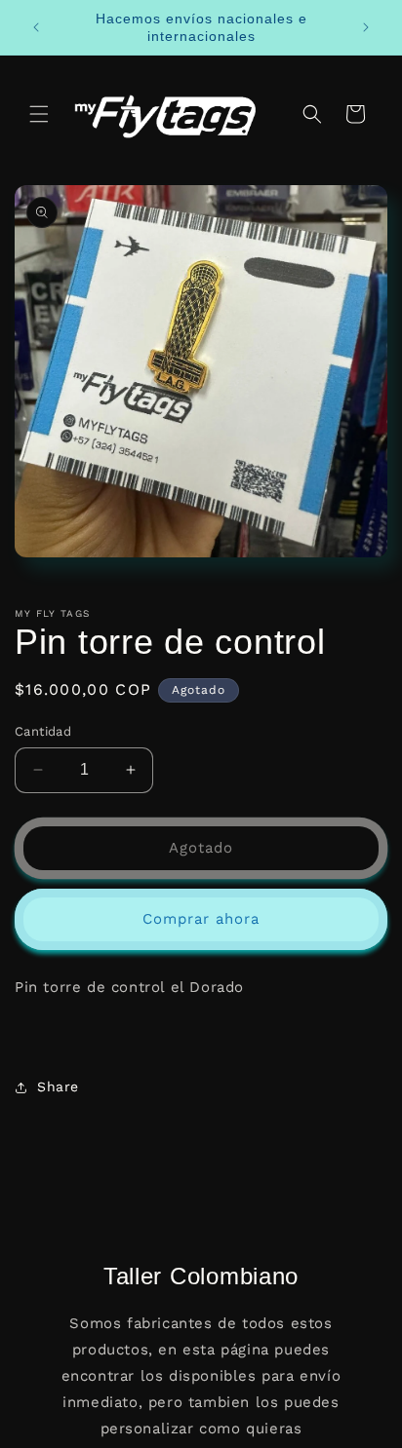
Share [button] (58, 1086)
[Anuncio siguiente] (365, 27)
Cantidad (43, 731)
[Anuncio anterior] (36, 27)
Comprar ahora (201, 919)
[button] (39, 114)
